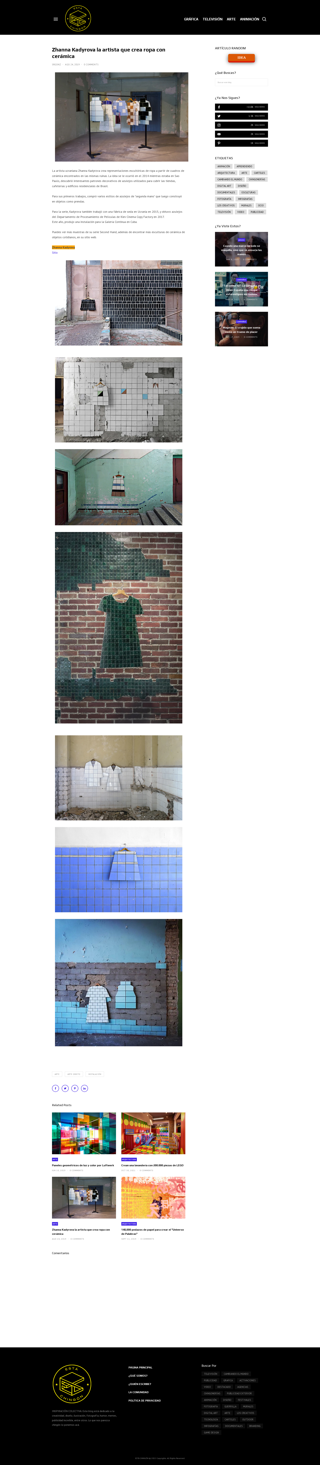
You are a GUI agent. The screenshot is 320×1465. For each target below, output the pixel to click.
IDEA (242, 57)
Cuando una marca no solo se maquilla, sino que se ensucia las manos (241, 250)
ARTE (57, 1074)
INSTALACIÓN (94, 1074)
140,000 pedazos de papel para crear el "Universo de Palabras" (152, 1231)
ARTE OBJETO (74, 1074)
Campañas (241, 280)
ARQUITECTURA (129, 1159)
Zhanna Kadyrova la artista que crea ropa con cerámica (81, 1231)
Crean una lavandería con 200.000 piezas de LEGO (152, 1165)
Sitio (55, 252)
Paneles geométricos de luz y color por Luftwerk (83, 1165)
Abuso (241, 240)
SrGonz (57, 64)
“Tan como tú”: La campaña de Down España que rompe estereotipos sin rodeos (241, 290)
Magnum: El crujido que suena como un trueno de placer (241, 329)
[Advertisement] (241, 377)
